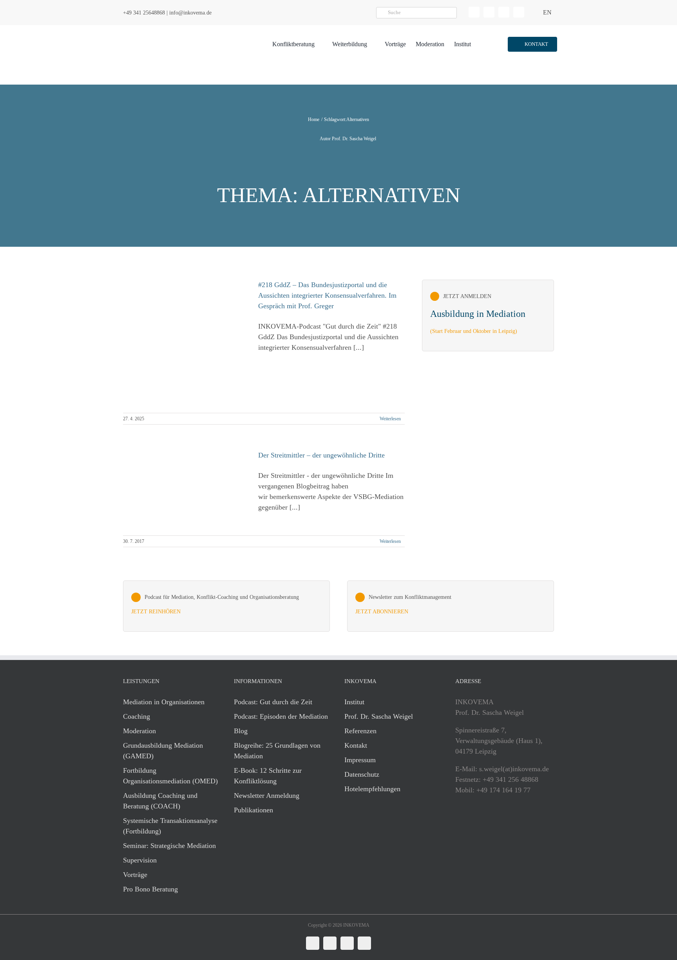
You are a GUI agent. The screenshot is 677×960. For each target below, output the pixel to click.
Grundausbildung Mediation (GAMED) (163, 750)
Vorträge (135, 875)
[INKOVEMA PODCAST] (226, 606)
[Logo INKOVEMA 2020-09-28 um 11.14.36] (168, 29)
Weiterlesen (390, 418)
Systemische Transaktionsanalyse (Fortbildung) (170, 826)
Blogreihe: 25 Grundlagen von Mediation (277, 750)
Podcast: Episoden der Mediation (281, 716)
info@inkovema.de (190, 13)
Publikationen (253, 810)
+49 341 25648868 (144, 13)
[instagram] (503, 12)
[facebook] (488, 12)
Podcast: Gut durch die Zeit (273, 702)
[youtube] (518, 12)
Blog (241, 731)
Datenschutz (361, 774)
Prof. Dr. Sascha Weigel (378, 716)
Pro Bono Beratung (150, 889)
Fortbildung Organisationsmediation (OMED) (170, 776)
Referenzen (360, 731)
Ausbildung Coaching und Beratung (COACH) (160, 801)
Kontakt (355, 745)
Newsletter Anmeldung (266, 795)
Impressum (360, 760)
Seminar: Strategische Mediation (169, 846)
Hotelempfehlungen (372, 789)
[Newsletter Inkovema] (450, 606)
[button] (532, 44)
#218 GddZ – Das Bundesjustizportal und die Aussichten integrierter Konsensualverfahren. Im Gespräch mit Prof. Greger (327, 295)
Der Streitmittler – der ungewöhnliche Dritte (321, 455)
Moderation (139, 731)
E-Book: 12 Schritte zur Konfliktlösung (268, 776)
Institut (354, 702)
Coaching (136, 716)
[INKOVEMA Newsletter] (488, 316)
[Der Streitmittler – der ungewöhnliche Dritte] (185, 489)
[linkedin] (474, 12)
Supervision (140, 860)
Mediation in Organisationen (164, 702)
